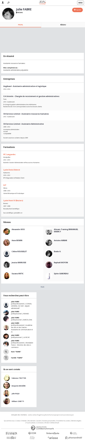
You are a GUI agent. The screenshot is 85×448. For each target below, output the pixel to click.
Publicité (24, 421)
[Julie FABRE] (8, 14)
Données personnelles (48, 421)
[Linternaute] (52, 433)
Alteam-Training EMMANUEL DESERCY (66, 230)
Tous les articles (30, 423)
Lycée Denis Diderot (11, 170)
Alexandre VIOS (18, 229)
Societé (39, 421)
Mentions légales (76, 421)
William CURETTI (18, 401)
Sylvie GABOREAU (61, 273)
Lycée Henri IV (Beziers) (13, 200)
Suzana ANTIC (18, 273)
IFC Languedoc (9, 154)
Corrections (40, 423)
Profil (20, 25)
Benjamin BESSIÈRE (19, 386)
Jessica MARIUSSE (19, 262)
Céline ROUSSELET (19, 251)
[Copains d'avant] (11, 437)
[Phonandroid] (73, 437)
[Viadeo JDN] (32, 437)
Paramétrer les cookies (63, 421)
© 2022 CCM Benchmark (52, 423)
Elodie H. (57, 251)
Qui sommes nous (9, 421)
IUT (4, 185)
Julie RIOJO (15, 394)
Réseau (63, 25)
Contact (18, 421)
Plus (42, 287)
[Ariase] (52, 438)
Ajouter (78, 10)
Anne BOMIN (17, 240)
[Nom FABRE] (6, 351)
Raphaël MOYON (61, 262)
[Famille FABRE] (6, 358)
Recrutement (31, 421)
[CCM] (32, 433)
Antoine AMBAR (60, 240)
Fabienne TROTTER (19, 378)
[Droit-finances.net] (73, 433)
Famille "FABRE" (17, 358)
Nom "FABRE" (16, 352)
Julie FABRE (15, 302)
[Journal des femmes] (11, 433)
